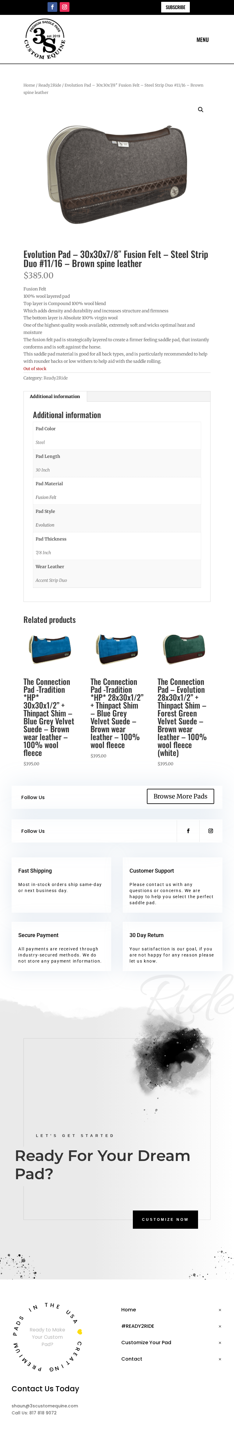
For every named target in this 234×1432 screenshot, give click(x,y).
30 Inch (43, 470)
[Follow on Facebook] (52, 7)
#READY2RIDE (137, 1326)
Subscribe (175, 7)
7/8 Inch (43, 552)
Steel (40, 442)
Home (29, 85)
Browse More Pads (180, 796)
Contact (131, 1358)
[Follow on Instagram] (64, 7)
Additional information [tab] (55, 396)
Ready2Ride (49, 85)
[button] (200, 109)
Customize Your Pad (146, 1342)
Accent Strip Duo (51, 580)
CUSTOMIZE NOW (165, 1219)
